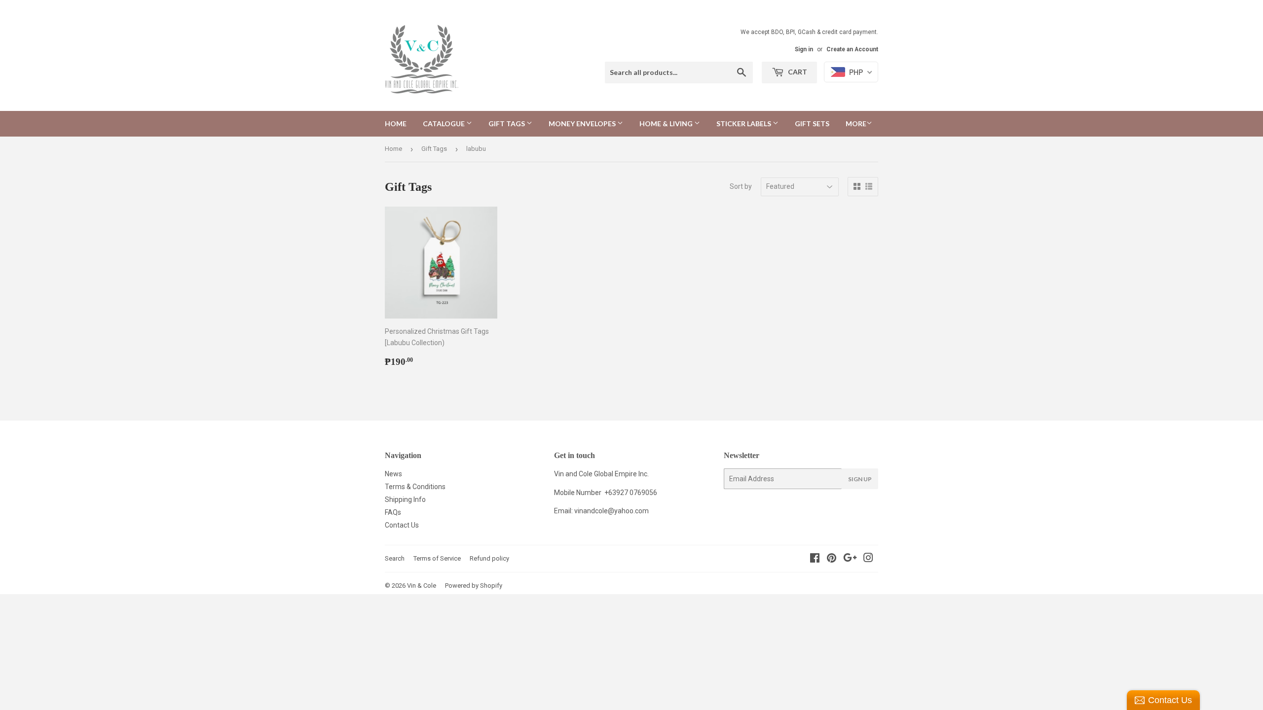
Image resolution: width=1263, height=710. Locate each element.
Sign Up (860, 479)
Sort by (741, 186)
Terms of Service (437, 558)
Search (395, 558)
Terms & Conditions (415, 487)
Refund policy (489, 558)
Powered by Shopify (473, 585)
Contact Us (402, 525)
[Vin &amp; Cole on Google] (850, 559)
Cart (796, 72)
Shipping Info (405, 499)
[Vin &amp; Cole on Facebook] (815, 559)
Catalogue (444, 123)
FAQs (393, 512)
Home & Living (666, 123)
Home (396, 123)
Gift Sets (812, 123)
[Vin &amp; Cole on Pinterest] (831, 559)
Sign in (804, 49)
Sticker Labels (744, 123)
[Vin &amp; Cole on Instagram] (868, 559)
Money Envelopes (583, 123)
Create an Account (852, 49)
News (393, 474)
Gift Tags (507, 123)
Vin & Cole (421, 585)
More (856, 123)
